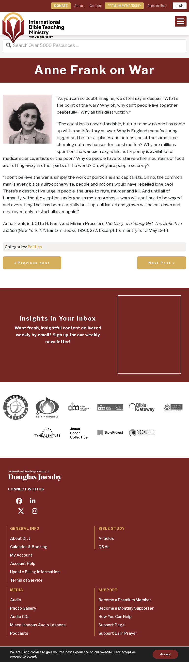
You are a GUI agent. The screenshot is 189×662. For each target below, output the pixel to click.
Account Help (156, 6)
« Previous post (32, 263)
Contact (95, 6)
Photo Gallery (23, 608)
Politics (35, 247)
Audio (15, 600)
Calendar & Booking (28, 546)
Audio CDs (20, 616)
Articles (106, 538)
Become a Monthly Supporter (126, 608)
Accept (165, 654)
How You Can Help (114, 616)
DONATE (61, 6)
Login (180, 6)
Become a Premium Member (124, 600)
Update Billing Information (35, 572)
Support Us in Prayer (117, 633)
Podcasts (19, 633)
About (78, 6)
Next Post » (161, 263)
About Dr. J (20, 538)
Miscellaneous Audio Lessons (38, 625)
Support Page (111, 625)
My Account (21, 555)
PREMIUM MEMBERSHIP (124, 6)
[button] (180, 21)
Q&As (104, 546)
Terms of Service (26, 580)
